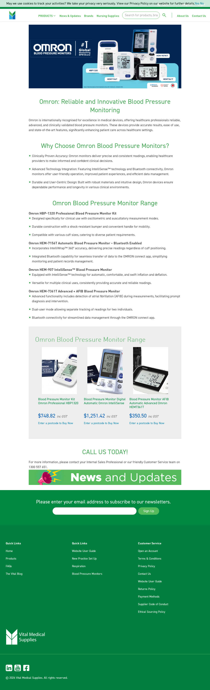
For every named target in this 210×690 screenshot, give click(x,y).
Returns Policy (146, 589)
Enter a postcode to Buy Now (55, 423)
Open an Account (148, 551)
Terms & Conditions (149, 559)
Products (11, 559)
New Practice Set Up (84, 559)
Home (9, 551)
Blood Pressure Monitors (87, 574)
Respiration (79, 566)
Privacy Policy (146, 566)
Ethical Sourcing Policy (151, 612)
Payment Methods (149, 597)
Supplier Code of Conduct (153, 604)
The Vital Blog (14, 574)
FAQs (9, 566)
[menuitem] (47, 16)
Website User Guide (84, 551)
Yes (197, 3)
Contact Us (144, 574)
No (202, 3)
